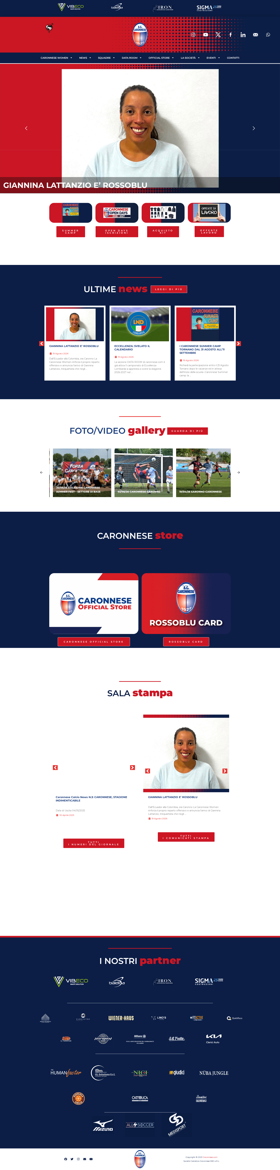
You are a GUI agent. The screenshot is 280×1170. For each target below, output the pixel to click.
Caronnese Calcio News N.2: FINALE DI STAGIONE (89, 797)
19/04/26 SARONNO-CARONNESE (197, 491)
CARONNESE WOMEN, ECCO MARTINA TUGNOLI (199, 348)
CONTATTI (233, 57)
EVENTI (211, 57)
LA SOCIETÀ (188, 57)
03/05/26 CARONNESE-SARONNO (135, 491)
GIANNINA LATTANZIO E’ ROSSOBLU (75, 185)
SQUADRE (104, 57)
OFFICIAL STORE (159, 57)
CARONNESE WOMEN (54, 57)
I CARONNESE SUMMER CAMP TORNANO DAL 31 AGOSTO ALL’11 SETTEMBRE (136, 349)
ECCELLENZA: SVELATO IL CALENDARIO (67, 348)
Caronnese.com (210, 1157)
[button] (26, 128)
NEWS (83, 57)
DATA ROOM (129, 57)
